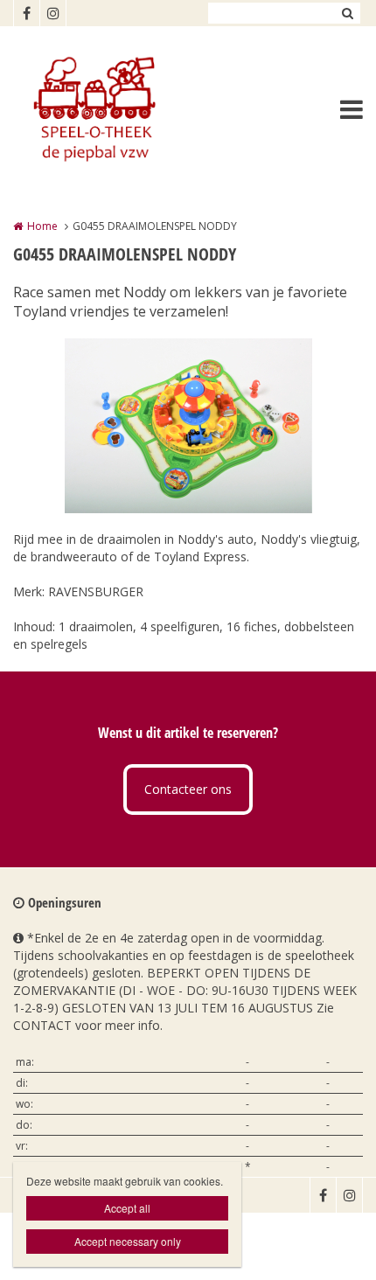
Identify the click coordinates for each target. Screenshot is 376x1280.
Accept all (127, 1207)
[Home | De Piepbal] (119, 109)
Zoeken (347, 13)
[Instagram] (52, 13)
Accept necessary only (127, 1241)
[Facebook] (26, 13)
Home (42, 226)
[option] (188, 425)
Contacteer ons (188, 789)
